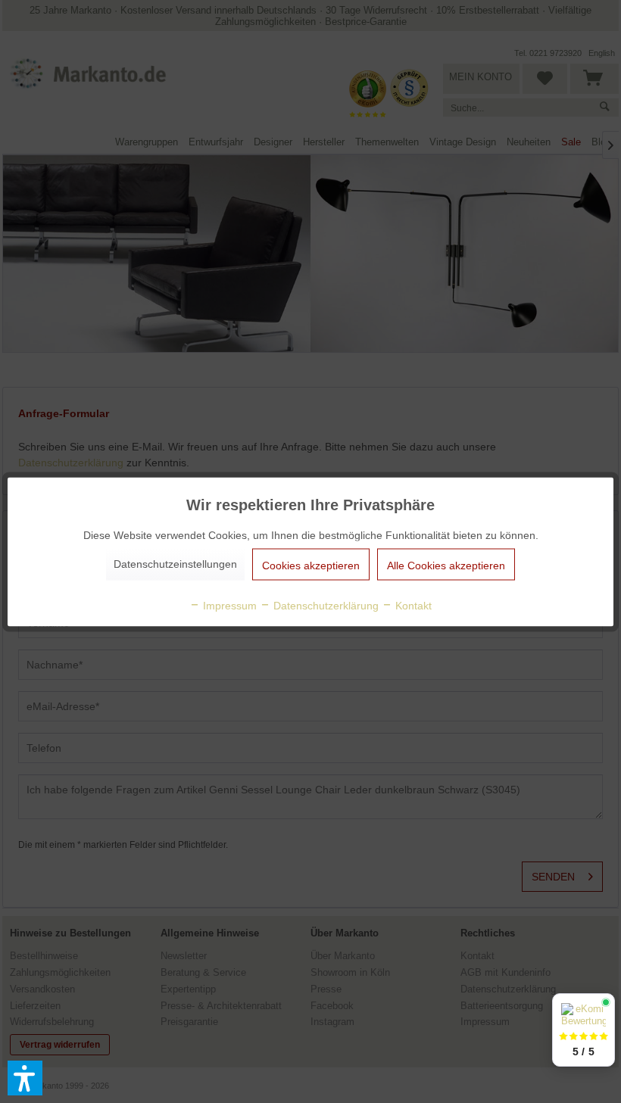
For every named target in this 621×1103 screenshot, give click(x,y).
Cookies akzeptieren (311, 565)
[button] (25, 1078)
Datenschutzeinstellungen (175, 563)
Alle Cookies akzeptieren (446, 565)
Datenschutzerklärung (324, 605)
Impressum (228, 605)
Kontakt (412, 605)
